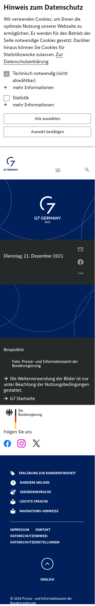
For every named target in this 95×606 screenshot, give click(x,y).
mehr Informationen (33, 87)
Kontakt (43, 530)
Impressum (19, 530)
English (47, 579)
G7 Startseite (22, 398)
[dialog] (47, 74)
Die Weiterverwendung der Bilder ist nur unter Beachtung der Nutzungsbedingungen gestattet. (46, 384)
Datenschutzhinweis (29, 536)
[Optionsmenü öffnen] (81, 274)
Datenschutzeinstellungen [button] (34, 542)
